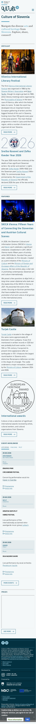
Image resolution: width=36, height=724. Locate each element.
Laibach (25, 525)
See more (7, 631)
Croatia (6, 502)
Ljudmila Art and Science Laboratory (19, 659)
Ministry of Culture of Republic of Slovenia (17, 705)
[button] (15, 719)
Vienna (29, 244)
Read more (8, 132)
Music (4, 462)
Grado (5, 545)
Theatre (5, 463)
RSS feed (5, 700)
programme (9, 486)
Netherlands (8, 457)
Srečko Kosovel (22, 171)
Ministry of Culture (14, 367)
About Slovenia (6, 665)
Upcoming (5, 447)
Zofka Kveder (14, 169)
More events (9, 583)
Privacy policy (6, 697)
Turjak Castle (8, 329)
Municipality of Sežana (13, 100)
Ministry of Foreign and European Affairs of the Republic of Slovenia (17, 266)
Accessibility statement (9, 698)
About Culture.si (7, 662)
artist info (8, 488)
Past (20, 447)
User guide (5, 663)
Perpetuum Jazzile (10, 565)
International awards (13, 415)
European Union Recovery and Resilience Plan (14, 657)
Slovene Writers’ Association (12, 91)
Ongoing (13, 447)
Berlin (7, 247)
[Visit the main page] (15, 6)
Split (5, 500)
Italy (4, 547)
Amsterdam (7, 456)
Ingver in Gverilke (9, 480)
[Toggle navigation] (33, 10)
